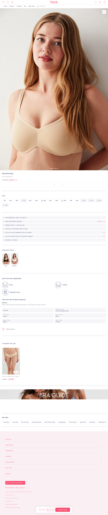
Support (8, 456)
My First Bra (25, 422)
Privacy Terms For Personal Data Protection (18, 492)
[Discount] (12, 2)
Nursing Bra (62, 422)
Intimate (19, 6)
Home (5, 6)
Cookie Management (11, 504)
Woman (12, 6)
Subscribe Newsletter (16, 482)
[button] (52, 168)
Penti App (8, 468)
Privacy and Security (11, 498)
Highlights (9, 445)
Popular (8, 439)
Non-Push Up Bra (50, 422)
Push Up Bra (73, 422)
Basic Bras (31, 6)
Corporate (9, 450)
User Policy (8, 501)
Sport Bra (83, 422)
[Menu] (3, 2)
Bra (25, 6)
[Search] (8, 2)
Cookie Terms (9, 495)
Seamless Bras (36, 422)
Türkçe (7, 474)
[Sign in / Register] (100, 2)
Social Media (9, 462)
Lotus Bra (6, 422)
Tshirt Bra (92, 422)
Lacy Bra (15, 422)
